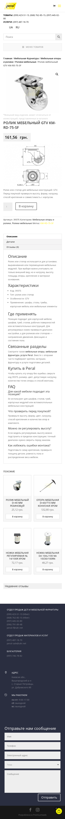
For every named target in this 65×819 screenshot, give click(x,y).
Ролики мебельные (25, 61)
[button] (57, 74)
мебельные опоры (35, 351)
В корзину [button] (17, 516)
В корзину (26, 206)
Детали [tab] (10, 241)
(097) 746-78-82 (14, 655)
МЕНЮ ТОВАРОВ (34, 47)
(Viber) (26, 614)
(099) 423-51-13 (21, 15)
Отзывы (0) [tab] (12, 247)
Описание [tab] (11, 236)
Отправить (49, 797)
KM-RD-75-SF (47, 223)
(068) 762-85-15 (38, 15)
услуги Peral (26, 355)
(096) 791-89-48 (14, 624)
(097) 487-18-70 (21, 21)
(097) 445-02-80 (14, 621)
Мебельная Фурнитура (26, 58)
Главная (7, 58)
